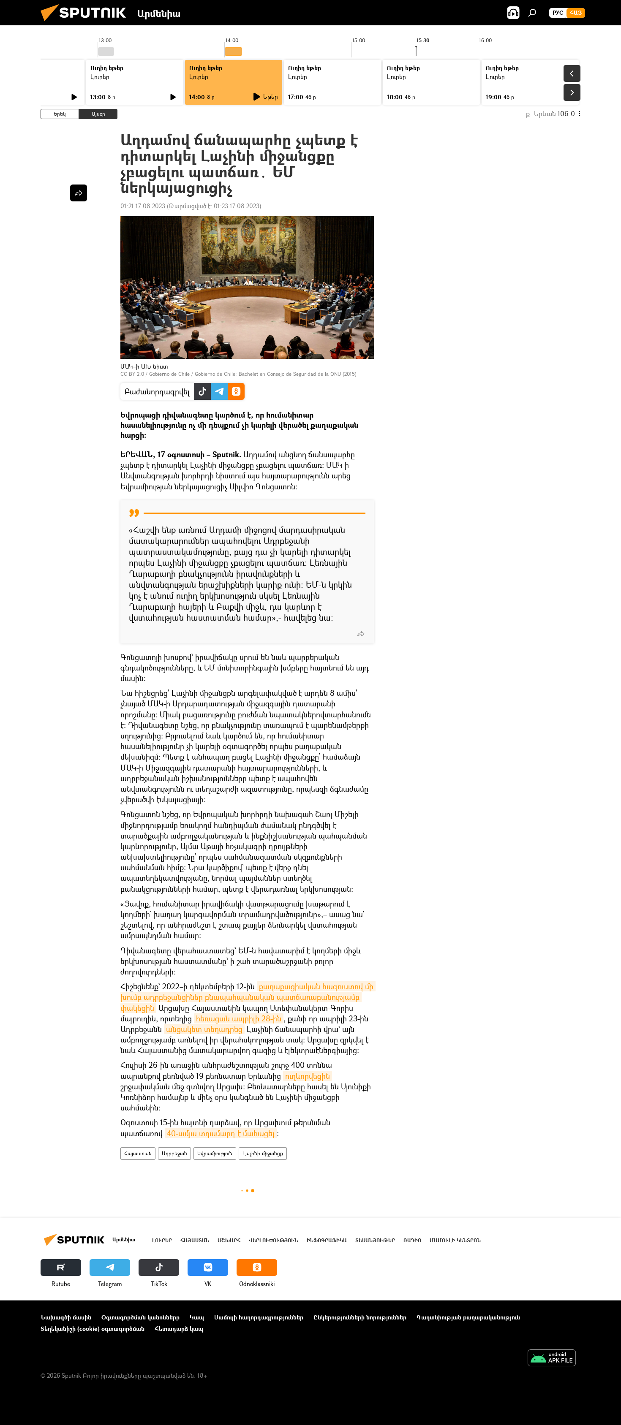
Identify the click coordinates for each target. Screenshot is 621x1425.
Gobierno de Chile (169, 373)
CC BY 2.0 (132, 373)
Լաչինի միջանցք (262, 1153)
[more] (360, 633)
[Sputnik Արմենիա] (86, 23)
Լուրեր (99, 77)
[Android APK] (551, 1358)
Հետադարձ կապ (179, 1329)
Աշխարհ (229, 1240)
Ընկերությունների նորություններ (359, 1317)
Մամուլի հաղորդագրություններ (258, 1317)
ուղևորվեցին (307, 1076)
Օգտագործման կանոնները (140, 1317)
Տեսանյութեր (375, 1240)
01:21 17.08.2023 (142, 206)
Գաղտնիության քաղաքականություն (468, 1317)
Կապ (197, 1317)
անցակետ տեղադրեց (204, 1029)
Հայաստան (138, 1153)
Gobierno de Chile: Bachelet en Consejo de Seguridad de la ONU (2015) (276, 373)
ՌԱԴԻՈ (412, 1240)
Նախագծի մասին (66, 1317)
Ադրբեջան (174, 1153)
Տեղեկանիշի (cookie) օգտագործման (92, 1329)
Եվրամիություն (214, 1153)
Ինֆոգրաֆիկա (327, 1240)
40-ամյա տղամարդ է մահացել (221, 1133)
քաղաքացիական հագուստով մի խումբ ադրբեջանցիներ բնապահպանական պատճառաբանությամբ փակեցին (248, 996)
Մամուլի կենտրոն (455, 1240)
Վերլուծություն (273, 1240)
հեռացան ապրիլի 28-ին (238, 1018)
